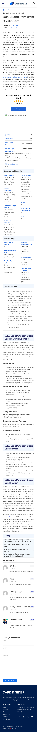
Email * (5, 648)
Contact (5, 710)
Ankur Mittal (14, 28)
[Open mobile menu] (3, 3)
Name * (5, 640)
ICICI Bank (9, 10)
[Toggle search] (34, 3)
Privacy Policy (7, 714)
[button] (18, 171)
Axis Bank (9, 517)
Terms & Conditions (6, 718)
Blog (4, 712)
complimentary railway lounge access (15, 77)
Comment (6, 655)
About (5, 707)
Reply (32, 566)
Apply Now (17, 109)
